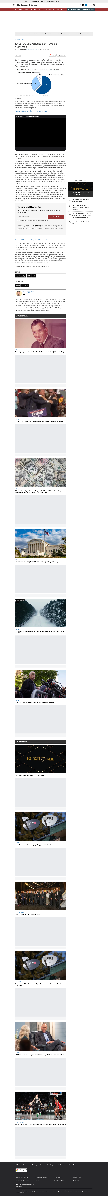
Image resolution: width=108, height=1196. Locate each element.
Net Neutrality (20, 276)
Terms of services (37, 225)
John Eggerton (21, 49)
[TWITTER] (24, 294)
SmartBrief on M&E (31, 34)
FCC (28, 276)
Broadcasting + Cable (38, 1)
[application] (40, 132)
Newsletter (62, 55)
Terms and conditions (22, 1177)
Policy (41, 9)
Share (19, 55)
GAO (33, 276)
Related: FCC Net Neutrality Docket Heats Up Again (31, 111)
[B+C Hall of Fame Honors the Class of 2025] (80, 189)
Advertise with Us (59, 1181)
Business (33, 9)
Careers (37, 1181)
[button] (92, 5)
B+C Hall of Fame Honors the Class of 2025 (80, 194)
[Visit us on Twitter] (83, 5)
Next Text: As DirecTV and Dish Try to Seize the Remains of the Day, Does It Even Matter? (81, 215)
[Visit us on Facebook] (80, 5)
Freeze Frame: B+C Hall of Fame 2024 (81, 222)
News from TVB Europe (64, 34)
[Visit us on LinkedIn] (86, 5)
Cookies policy (77, 1177)
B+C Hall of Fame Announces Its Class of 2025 (80, 200)
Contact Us (76, 1181)
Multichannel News (53, 1)
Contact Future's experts (42, 1177)
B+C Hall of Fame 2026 (82, 34)
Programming (50, 9)
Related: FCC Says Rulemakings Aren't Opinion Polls (31, 240)
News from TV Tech (47, 34)
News (20, 9)
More (59, 9)
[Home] (15, 9)
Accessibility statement (22, 1181)
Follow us (53, 55)
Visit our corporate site (79, 1165)
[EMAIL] (27, 294)
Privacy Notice (20, 227)
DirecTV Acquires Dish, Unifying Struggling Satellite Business (80, 207)
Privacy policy (58, 1177)
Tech (26, 9)
